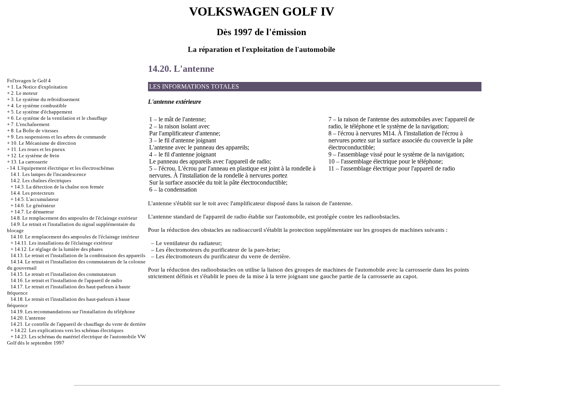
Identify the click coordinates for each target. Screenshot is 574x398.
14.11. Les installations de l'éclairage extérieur (63, 243)
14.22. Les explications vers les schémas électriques (68, 330)
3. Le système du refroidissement (45, 99)
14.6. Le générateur (34, 205)
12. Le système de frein (35, 155)
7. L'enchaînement (30, 124)
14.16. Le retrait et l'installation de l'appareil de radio (66, 280)
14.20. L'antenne (28, 318)
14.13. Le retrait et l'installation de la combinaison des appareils (78, 255)
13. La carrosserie (29, 162)
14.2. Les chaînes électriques (41, 180)
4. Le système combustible (39, 105)
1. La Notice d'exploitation (39, 87)
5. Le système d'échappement (41, 112)
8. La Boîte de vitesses (34, 130)
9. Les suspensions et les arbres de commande (58, 137)
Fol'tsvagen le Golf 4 (29, 81)
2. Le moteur (24, 93)
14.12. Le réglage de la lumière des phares (58, 249)
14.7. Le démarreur (34, 212)
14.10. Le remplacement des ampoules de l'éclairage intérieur (75, 237)
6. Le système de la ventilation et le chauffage (59, 118)
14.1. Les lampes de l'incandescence (48, 174)
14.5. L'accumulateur (36, 199)
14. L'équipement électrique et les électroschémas (62, 168)
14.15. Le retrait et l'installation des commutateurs (63, 274)
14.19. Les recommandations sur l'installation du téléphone (73, 311)
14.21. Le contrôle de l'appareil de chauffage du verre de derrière (78, 324)
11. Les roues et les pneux (38, 149)
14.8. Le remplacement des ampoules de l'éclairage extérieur (74, 218)
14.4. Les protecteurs (32, 193)
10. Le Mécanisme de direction (43, 143)
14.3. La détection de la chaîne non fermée (59, 187)
